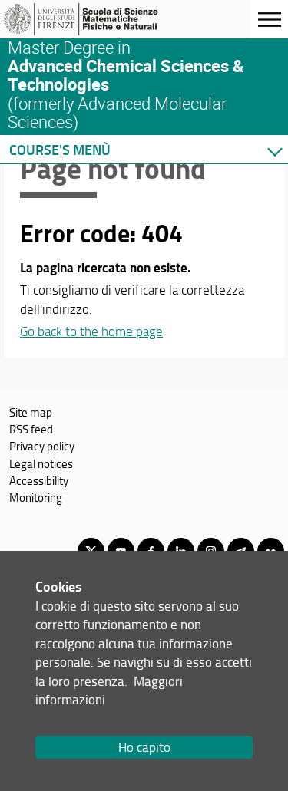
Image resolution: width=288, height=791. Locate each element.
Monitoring (35, 497)
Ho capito (144, 747)
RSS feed (31, 428)
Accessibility (38, 480)
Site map (30, 412)
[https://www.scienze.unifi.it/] (87, 19)
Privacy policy (41, 445)
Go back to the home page (91, 331)
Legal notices (41, 463)
